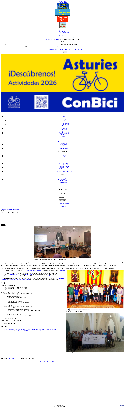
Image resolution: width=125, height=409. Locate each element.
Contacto (61, 35)
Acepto (65, 51)
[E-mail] (123, 209)
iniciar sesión (11, 358)
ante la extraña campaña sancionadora (48, 275)
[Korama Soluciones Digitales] (121, 405)
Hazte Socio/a (62, 31)
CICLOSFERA (29, 274)
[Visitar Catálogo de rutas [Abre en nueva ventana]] (62, 28)
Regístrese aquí (63, 206)
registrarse (17, 358)
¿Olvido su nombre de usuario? (64, 205)
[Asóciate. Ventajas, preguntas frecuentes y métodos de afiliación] (62, 9)
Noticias (52, 39)
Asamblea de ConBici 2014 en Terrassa (10, 209)
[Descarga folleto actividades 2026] (62, 111)
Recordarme (61, 197)
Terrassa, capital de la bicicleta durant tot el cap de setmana (31, 330)
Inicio (47, 39)
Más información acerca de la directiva (73, 49)
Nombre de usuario (62, 189)
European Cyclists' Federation (34, 270)
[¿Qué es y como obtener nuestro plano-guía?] (62, 21)
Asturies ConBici (62, 1)
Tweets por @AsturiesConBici (47, 361)
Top (1, 407)
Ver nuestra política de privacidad (56, 49)
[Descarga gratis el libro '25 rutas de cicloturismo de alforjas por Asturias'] (62, 15)
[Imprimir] (122, 209)
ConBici (57, 39)
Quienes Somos (62, 30)
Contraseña (62, 193)
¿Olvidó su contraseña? (64, 203)
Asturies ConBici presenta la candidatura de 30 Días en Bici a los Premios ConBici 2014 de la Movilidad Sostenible (30, 329)
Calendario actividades (64, 32)
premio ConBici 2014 (15, 274)
